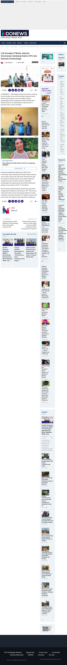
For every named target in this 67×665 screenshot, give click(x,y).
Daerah (19, 43)
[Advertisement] (33, 16)
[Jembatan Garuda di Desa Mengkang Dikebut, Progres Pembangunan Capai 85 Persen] (45, 603)
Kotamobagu (35, 62)
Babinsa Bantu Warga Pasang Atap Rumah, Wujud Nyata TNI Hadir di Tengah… (47, 537)
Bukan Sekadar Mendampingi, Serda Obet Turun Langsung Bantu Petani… (47, 574)
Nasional (9, 43)
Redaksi (18, 1)
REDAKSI (31, 655)
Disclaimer (24, 1)
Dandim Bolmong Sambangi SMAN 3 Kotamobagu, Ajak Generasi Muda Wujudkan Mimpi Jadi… (47, 429)
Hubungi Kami (30, 652)
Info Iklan (51, 655)
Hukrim (26, 43)
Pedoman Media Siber (16, 655)
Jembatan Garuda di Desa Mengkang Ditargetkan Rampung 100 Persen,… (47, 555)
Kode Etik (30, 1)
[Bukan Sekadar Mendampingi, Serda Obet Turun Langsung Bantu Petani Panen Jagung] (45, 567)
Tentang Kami (37, 1)
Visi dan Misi (56, 652)
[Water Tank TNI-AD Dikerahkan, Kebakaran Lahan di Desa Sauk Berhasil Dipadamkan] (45, 474)
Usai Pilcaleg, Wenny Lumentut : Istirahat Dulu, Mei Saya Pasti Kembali (62, 119)
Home (3, 43)
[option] (61, 64)
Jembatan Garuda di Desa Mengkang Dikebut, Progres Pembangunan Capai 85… (47, 610)
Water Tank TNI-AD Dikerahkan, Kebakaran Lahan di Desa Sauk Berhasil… (47, 481)
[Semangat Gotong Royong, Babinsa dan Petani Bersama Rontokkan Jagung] (45, 514)
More (44, 1)
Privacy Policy (43, 652)
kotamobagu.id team (56, 659)
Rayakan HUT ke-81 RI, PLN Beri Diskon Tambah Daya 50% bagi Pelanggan (61, 193)
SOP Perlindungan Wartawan (13, 652)
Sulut (14, 43)
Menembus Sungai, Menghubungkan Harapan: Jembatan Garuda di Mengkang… (47, 592)
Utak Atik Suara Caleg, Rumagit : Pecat (62, 148)
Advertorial (32, 43)
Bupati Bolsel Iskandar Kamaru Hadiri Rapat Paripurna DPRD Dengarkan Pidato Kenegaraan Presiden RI (28, 225)
